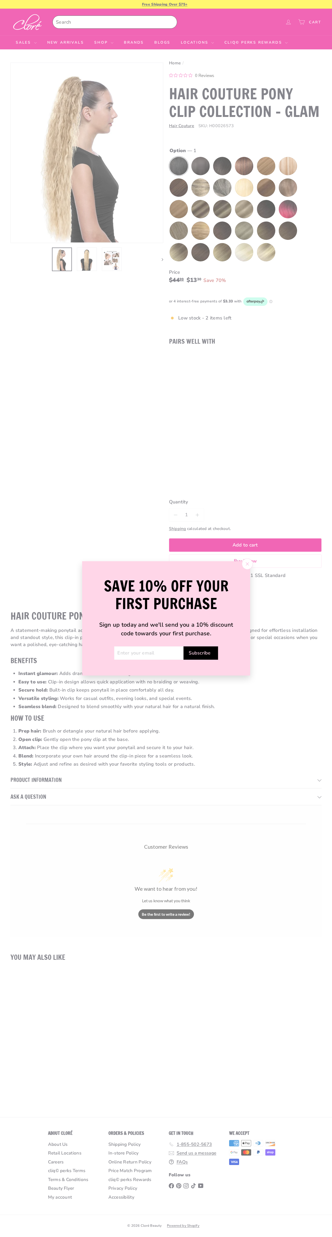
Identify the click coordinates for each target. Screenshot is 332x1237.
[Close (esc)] (247, 564)
